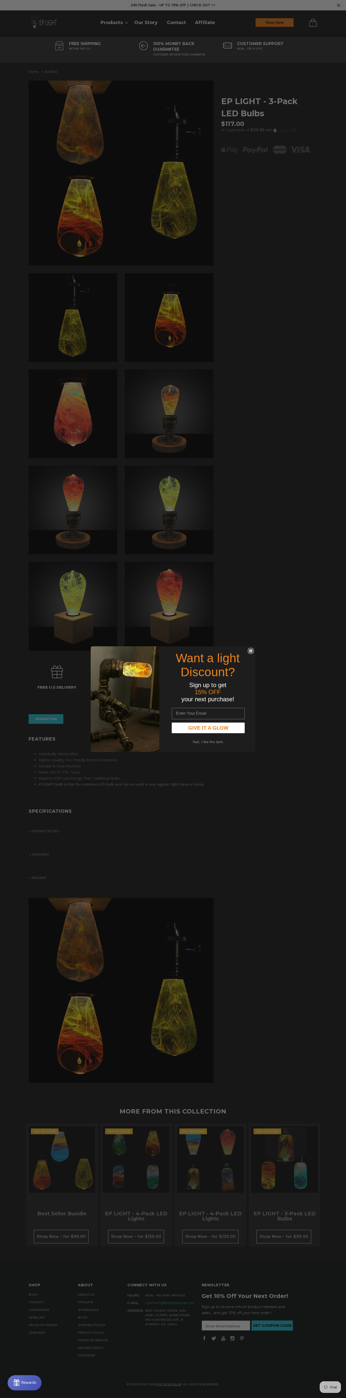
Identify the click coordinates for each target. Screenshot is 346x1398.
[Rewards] (25, 1382)
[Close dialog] (250, 650)
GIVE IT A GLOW (208, 728)
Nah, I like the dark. (208, 742)
